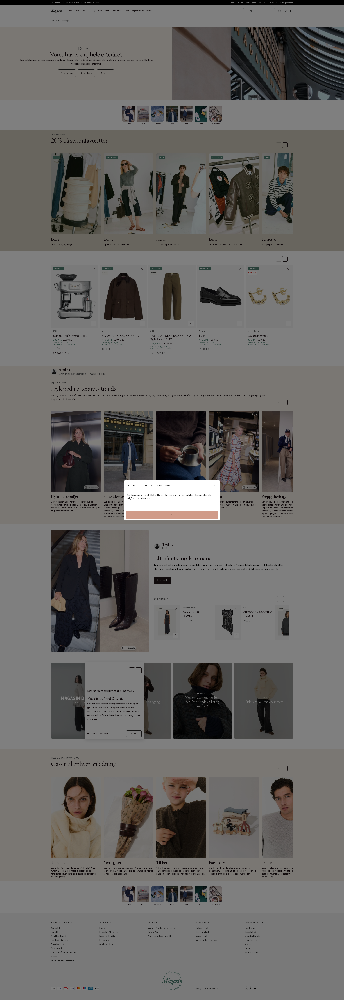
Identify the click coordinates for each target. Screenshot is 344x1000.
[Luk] (214, 485)
